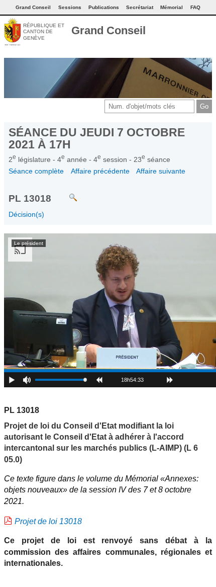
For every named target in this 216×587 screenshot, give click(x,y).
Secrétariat (139, 7)
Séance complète (36, 171)
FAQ (195, 7)
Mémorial (171, 7)
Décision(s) (26, 214)
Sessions (69, 7)
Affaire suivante (160, 171)
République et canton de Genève (43, 32)
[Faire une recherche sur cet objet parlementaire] (65, 193)
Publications (103, 7)
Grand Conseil (108, 30)
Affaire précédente (100, 171)
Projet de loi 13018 (48, 521)
